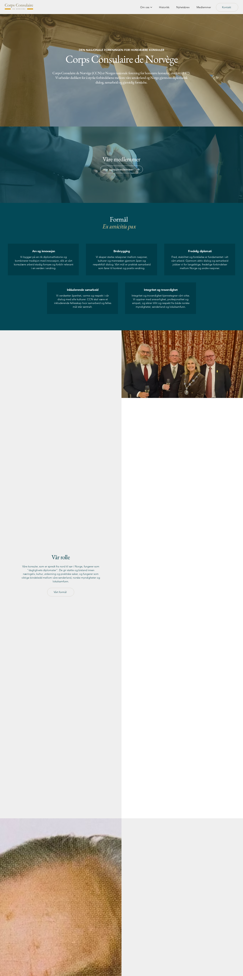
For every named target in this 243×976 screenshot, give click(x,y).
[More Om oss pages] (151, 7)
